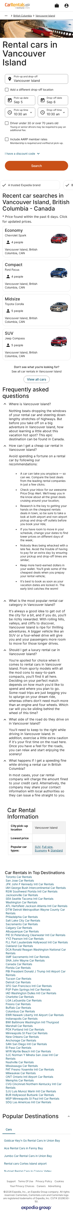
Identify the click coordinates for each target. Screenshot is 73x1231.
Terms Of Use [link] (25, 1181)
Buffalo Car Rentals (18, 1007)
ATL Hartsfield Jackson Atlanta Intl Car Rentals (36, 906)
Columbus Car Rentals (20, 1011)
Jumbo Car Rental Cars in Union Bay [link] (28, 1156)
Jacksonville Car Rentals (22, 895)
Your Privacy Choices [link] (22, 1186)
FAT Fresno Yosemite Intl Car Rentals (30, 1069)
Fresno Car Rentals (18, 1004)
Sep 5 (18, 102)
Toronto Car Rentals (19, 877)
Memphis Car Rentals (20, 1080)
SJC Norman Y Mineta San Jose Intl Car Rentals (32, 1056)
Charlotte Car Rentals (20, 996)
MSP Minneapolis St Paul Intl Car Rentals (32, 1098)
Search (36, 166)
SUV (37, 846)
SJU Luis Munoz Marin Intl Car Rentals (31, 1091)
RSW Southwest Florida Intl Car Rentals (31, 891)
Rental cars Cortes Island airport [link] (25, 1163)
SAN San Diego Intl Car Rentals (26, 1044)
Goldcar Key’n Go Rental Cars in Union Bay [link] (32, 1140)
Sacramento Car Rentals (22, 924)
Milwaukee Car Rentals (21, 1073)
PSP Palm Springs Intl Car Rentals (28, 989)
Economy (41, 850)
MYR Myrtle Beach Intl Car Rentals (28, 1051)
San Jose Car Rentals (20, 880)
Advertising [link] (54, 1186)
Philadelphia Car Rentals (22, 917)
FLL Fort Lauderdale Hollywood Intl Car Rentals (37, 942)
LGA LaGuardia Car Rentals (24, 1000)
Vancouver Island (27, 81)
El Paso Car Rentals (18, 1047)
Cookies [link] (59, 1181)
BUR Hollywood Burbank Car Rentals (30, 1095)
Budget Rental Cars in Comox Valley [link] (28, 1171)
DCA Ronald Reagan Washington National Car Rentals (36, 951)
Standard (56, 850)
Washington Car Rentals (21, 902)
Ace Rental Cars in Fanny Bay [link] (23, 1148)
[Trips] (57, 5)
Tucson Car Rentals (18, 978)
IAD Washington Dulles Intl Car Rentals (31, 993)
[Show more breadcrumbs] (6, 15)
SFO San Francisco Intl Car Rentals (29, 986)
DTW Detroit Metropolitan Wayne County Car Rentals (35, 911)
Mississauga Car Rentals (22, 1065)
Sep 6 (51, 102)
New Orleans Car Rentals (22, 1036)
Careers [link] (41, 1186)
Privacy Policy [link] (44, 1181)
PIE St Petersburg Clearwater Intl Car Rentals (35, 935)
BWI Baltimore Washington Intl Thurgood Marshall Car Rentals (32, 1024)
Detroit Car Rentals (18, 982)
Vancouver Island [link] (45, 15)
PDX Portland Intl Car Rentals (25, 1029)
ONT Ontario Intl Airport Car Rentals (29, 1076)
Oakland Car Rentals (19, 946)
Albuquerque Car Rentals (22, 931)
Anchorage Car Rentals (21, 1040)
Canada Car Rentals (19, 964)
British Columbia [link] (22, 15)
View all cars (36, 379)
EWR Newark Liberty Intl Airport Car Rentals (35, 1015)
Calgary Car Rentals (19, 927)
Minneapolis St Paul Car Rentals (26, 1033)
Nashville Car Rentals (20, 1062)
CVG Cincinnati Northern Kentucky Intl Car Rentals (33, 1085)
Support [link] (11, 1181)
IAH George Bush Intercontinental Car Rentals (36, 887)
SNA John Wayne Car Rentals (25, 960)
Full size (47, 846)
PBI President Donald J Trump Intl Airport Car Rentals (35, 973)
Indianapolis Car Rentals (22, 1018)
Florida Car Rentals (18, 967)
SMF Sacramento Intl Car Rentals (27, 956)
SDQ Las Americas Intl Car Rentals (28, 1102)
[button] (36, 153)
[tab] (8, 1129)
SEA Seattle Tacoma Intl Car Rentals (29, 898)
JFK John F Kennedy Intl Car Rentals (30, 884)
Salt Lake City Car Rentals (23, 920)
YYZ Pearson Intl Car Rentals (25, 938)
